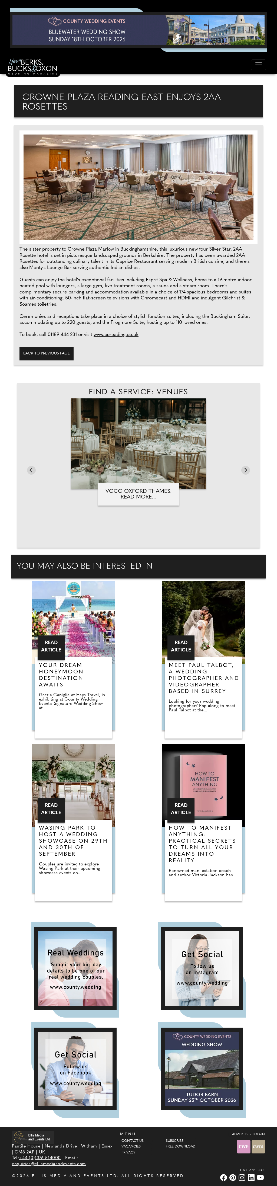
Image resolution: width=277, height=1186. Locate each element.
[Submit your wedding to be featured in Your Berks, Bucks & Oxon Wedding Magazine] (75, 968)
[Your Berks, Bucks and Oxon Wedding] (33, 67)
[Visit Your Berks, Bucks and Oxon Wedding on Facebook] (224, 1178)
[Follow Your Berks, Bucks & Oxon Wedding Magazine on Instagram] (202, 968)
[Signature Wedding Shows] (138, 30)
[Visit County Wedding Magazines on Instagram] (243, 1178)
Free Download (180, 1146)
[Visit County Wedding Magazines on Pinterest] (233, 1178)
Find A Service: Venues (138, 392)
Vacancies (131, 1146)
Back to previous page (46, 353)
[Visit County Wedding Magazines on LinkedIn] (252, 1178)
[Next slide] (245, 470)
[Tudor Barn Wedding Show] (202, 1069)
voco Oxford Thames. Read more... (138, 494)
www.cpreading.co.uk (116, 335)
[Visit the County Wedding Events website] (244, 1147)
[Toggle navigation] (258, 64)
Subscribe (174, 1141)
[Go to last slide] (31, 470)
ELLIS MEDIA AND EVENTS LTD (74, 1176)
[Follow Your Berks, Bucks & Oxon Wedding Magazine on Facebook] (75, 1069)
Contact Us (132, 1141)
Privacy (128, 1152)
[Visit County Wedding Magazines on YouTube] (261, 1178)
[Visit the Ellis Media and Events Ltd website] (33, 1137)
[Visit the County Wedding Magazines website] (258, 1147)
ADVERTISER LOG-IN (248, 1134)
